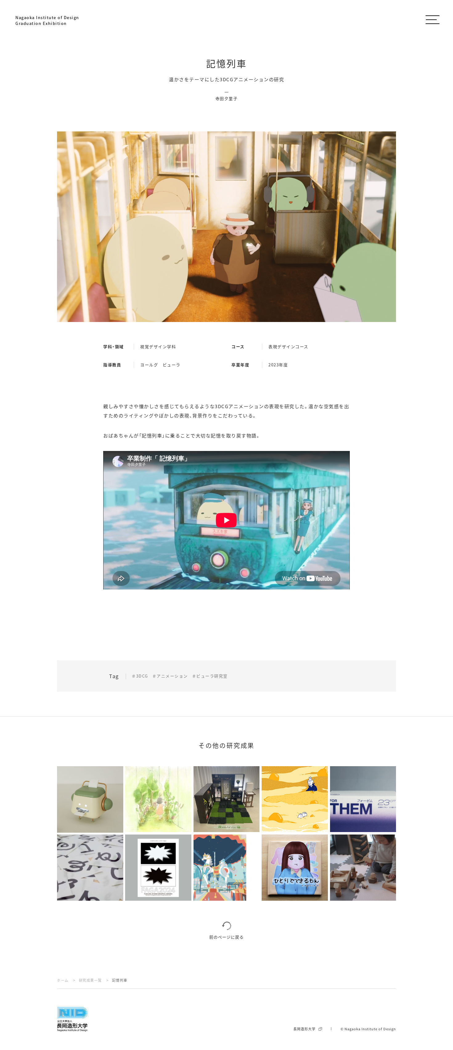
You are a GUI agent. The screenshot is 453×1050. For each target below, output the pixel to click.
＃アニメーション (170, 676)
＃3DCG (140, 676)
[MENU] (432, 18)
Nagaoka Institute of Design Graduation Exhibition (47, 20)
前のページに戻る (226, 937)
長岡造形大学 (304, 1028)
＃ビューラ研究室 (210, 676)
